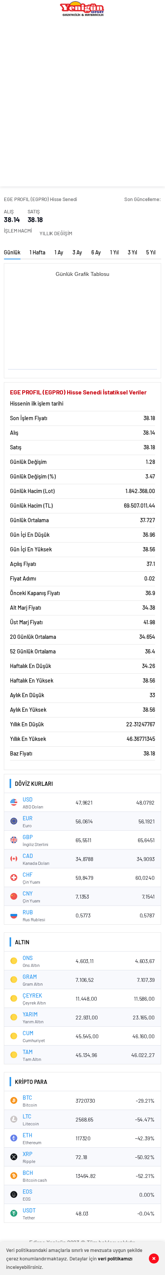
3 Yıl (132, 252)
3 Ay (77, 252)
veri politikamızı (115, 1258)
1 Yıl (114, 252)
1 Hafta (37, 252)
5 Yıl (150, 252)
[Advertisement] (82, 103)
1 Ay (58, 252)
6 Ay (96, 252)
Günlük (12, 252)
